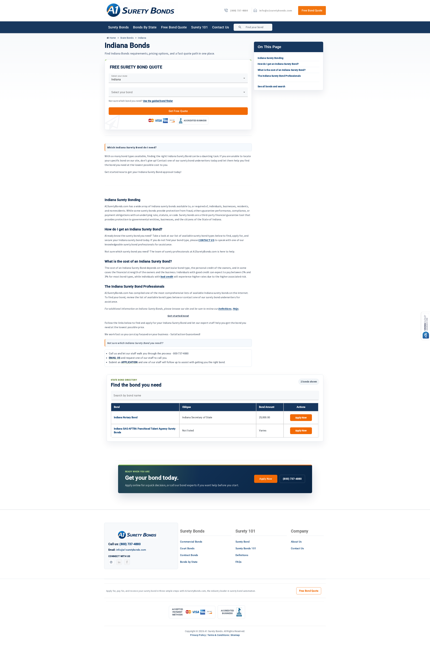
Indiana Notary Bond (125, 417)
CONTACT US (206, 240)
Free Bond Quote (312, 10)
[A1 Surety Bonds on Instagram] (111, 562)
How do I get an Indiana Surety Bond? (278, 64)
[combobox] (265, 27)
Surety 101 (199, 27)
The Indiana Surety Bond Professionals (279, 76)
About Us (296, 541)
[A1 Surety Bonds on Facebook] (127, 562)
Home (112, 37)
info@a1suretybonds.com (131, 549)
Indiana (141, 37)
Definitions (224, 308)
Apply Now (301, 417)
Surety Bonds (118, 27)
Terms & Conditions (218, 635)
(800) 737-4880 (292, 478)
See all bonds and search (271, 86)
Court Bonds (187, 548)
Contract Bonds (189, 555)
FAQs (236, 308)
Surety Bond (242, 541)
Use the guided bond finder (158, 101)
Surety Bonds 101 (245, 548)
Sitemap (235, 635)
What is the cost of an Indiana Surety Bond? (282, 70)
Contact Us (220, 27)
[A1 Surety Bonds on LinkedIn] (119, 562)
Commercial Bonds (191, 541)
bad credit (167, 276)
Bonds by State (145, 27)
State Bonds (127, 37)
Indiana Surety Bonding (271, 58)
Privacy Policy (198, 635)
